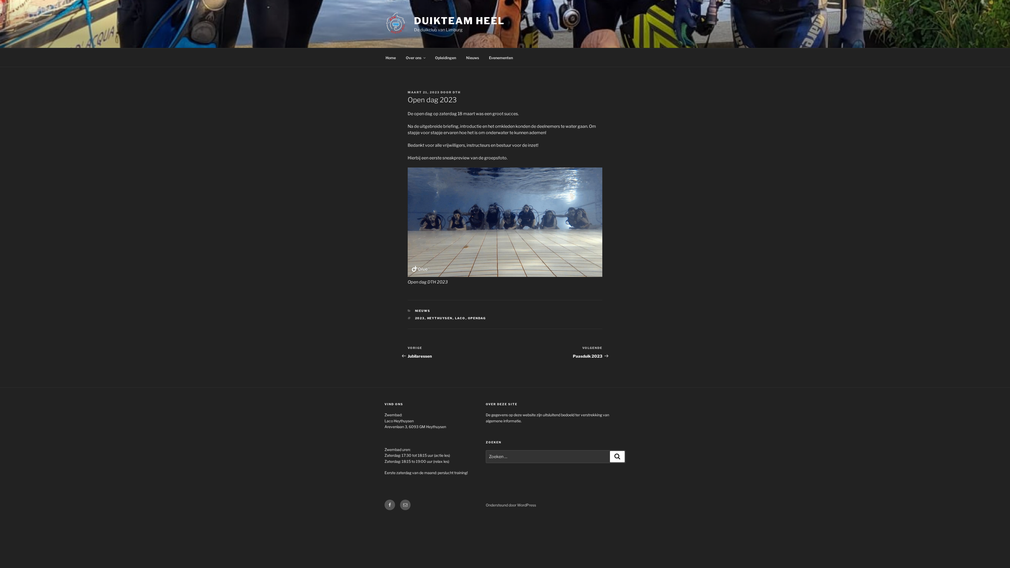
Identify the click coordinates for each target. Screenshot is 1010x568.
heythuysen (440, 318)
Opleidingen (445, 57)
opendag (477, 318)
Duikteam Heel (459, 21)
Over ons (413, 57)
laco (460, 318)
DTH (457, 92)
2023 (420, 318)
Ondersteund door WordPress (511, 505)
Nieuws (472, 57)
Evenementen (501, 57)
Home (391, 57)
